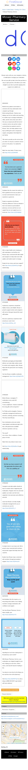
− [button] (3, 729)
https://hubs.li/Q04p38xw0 (11, 446)
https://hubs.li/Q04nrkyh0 (13, 561)
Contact (13, 752)
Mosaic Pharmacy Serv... (15, 737)
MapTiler (13, 743)
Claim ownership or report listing (10, 690)
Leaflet (8, 743)
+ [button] (3, 726)
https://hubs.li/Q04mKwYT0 (9, 614)
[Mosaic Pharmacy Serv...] (14, 734)
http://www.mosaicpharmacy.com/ (9, 716)
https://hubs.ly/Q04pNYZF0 (16, 376)
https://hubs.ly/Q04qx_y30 (9, 323)
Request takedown (6, 694)
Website (12, 24)
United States (10, 9)
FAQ (10, 756)
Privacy (21, 752)
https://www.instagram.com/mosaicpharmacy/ (12, 718)
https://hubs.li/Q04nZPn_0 (8, 508)
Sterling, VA (18, 9)
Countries (20, 5)
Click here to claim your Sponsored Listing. (14, 701)
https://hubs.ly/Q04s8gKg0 (14, 212)
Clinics (24, 9)
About (7, 752)
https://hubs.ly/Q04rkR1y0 (11, 265)
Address (5, 24)
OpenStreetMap (19, 743)
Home (7, 5)
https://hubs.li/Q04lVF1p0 (11, 678)
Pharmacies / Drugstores (8, 709)
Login (16, 756)
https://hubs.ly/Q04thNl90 (11, 152)
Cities (13, 5)
